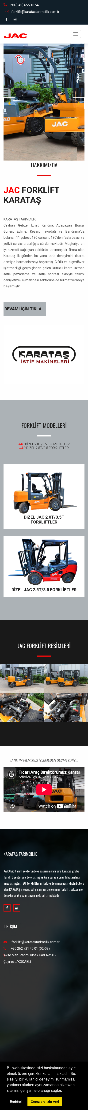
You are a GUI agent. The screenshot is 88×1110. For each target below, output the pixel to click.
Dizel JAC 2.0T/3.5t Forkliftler (44, 519)
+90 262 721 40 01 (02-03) (30, 948)
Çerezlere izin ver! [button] (45, 1101)
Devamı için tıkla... (24, 308)
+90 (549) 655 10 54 (24, 5)
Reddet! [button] (16, 1101)
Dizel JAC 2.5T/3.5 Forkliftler (44, 589)
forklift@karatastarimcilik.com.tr (35, 12)
